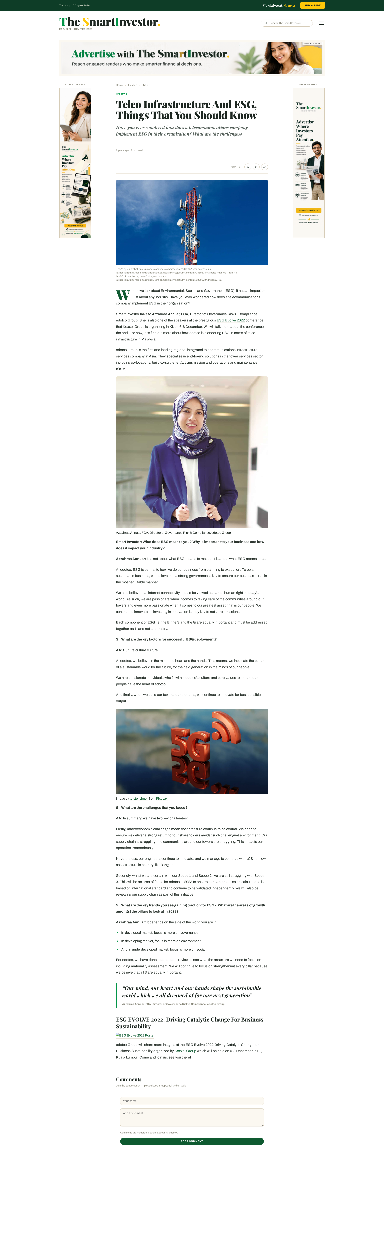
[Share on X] (247, 167)
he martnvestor (110, 21)
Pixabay (162, 798)
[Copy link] (264, 167)
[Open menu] (321, 23)
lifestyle (132, 85)
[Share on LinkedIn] (256, 167)
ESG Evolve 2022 (231, 320)
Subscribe (312, 5)
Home (119, 85)
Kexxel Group (185, 1051)
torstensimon (139, 798)
